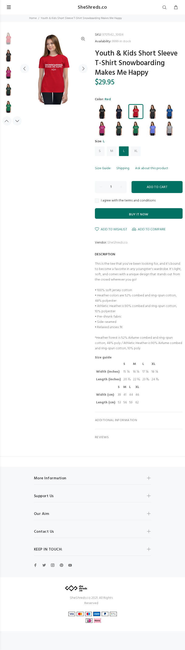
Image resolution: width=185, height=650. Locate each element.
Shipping (122, 168)
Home (33, 18)
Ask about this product (151, 168)
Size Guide (103, 168)
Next (83, 68)
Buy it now (138, 214)
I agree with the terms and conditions (128, 200)
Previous (24, 68)
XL (136, 151)
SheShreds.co (117, 242)
